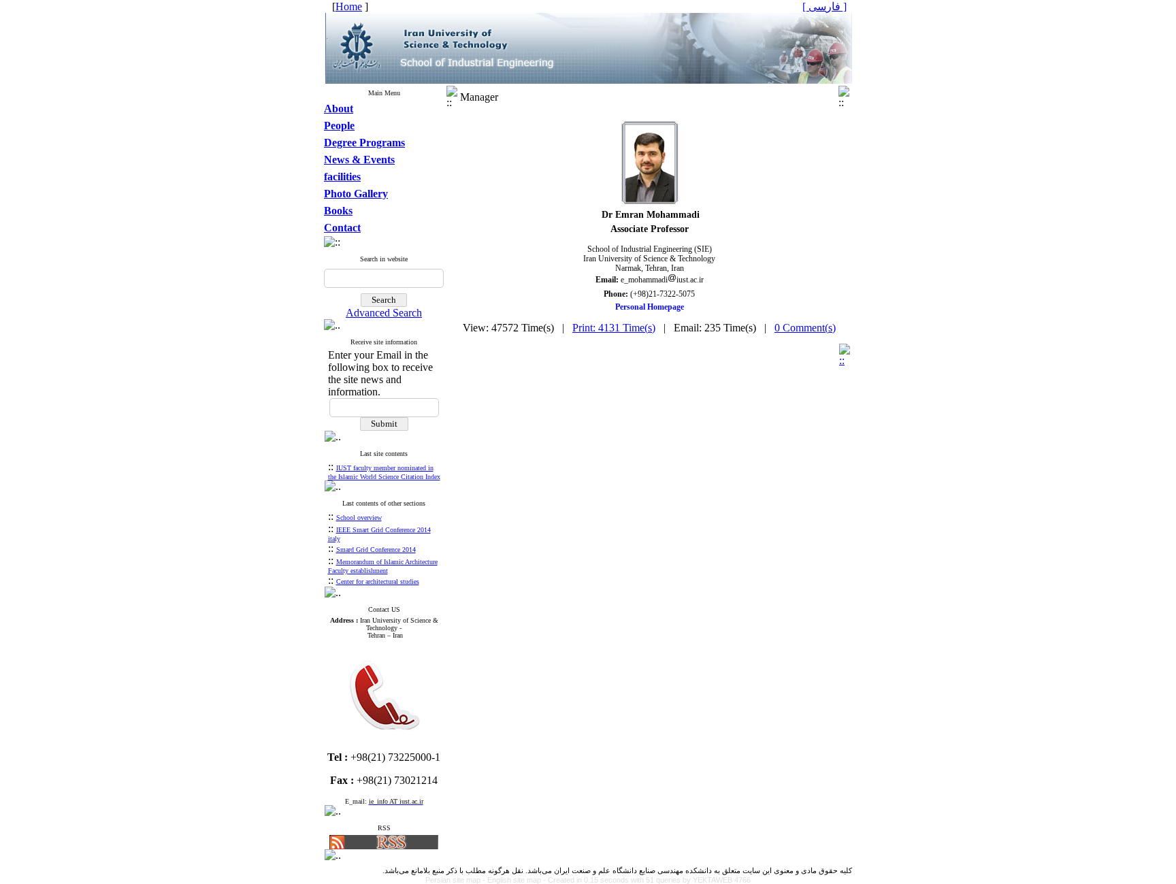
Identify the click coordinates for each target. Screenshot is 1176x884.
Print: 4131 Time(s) (613, 327)
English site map (515, 880)
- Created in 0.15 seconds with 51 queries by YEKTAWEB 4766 (647, 880)
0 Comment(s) (805, 327)
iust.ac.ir (690, 279)
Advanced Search (384, 312)
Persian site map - (456, 880)
